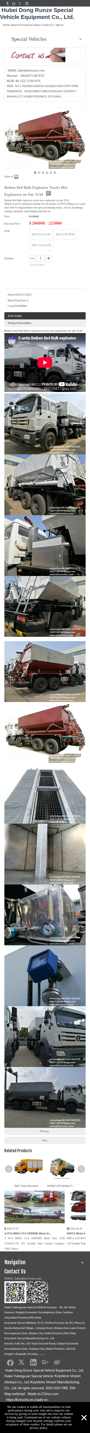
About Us (16, 25)
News (36, 25)
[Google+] (45, 1362)
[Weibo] (57, 1362)
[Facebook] (14, 3)
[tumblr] (7, 3)
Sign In (59, 25)
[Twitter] (20, 3)
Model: (11, 294)
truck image (15, 315)
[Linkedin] (27, 3)
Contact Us (47, 25)
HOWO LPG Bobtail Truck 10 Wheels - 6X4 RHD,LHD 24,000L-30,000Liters (61, 1186)
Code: (11, 306)
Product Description (19, 323)
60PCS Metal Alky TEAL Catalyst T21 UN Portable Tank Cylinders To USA (57, 1233)
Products (27, 25)
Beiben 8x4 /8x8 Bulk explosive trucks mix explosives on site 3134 (43, 330)
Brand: (11, 300)
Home (6, 25)
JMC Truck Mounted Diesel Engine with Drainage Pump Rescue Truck (28, 1186)
